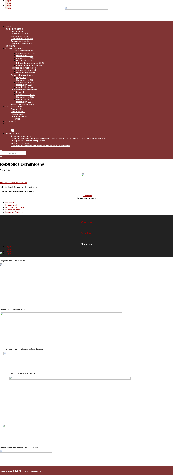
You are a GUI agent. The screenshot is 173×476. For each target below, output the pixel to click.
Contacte (87, 195)
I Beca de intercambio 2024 (29, 65)
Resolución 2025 (24, 60)
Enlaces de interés (20, 41)
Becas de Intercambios (22, 51)
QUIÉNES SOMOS (14, 29)
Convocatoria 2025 (25, 58)
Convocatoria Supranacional (24, 89)
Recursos (15, 119)
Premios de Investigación (23, 68)
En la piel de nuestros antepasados (28, 141)
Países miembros (19, 34)
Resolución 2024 (24, 87)
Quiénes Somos (18, 109)
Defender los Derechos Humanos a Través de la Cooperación (40, 145)
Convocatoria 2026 (25, 53)
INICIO (8, 26)
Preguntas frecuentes (21, 43)
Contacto (86, 222)
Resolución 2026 (24, 55)
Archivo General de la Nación (13, 182)
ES (6, 124)
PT (12, 128)
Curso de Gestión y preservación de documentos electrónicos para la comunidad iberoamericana (58, 138)
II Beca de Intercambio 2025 (30, 63)
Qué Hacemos (18, 111)
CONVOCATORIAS (14, 48)
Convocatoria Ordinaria (22, 75)
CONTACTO (11, 121)
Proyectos (21, 77)
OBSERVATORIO (13, 107)
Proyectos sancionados (22, 104)
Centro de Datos (19, 116)
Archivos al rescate (20, 143)
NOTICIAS (10, 46)
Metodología (17, 114)
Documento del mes (21, 136)
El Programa (17, 31)
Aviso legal (87, 233)
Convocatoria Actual (26, 70)
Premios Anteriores (25, 72)
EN (12, 131)
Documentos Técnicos (22, 38)
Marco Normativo (19, 36)
